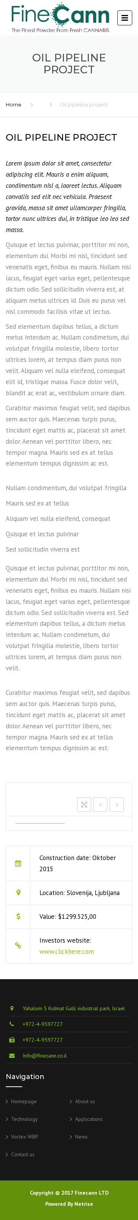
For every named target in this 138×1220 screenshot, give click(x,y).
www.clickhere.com (66, 951)
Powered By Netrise (69, 1203)
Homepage (24, 1101)
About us (85, 1101)
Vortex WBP (24, 1136)
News (81, 1136)
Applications (89, 1119)
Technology (24, 1119)
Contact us (22, 1154)
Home (13, 104)
